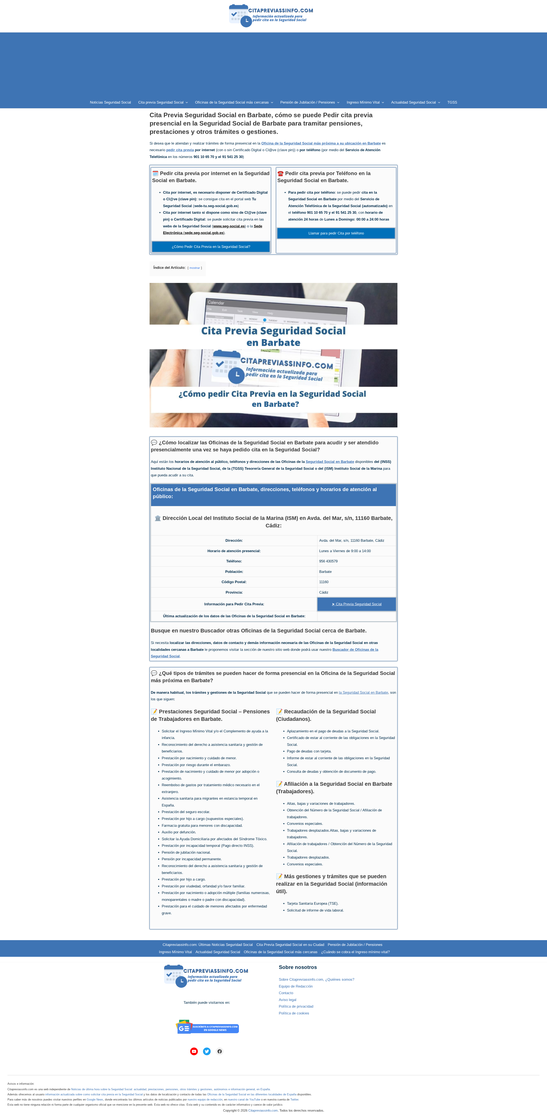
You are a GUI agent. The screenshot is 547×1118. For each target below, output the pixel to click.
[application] (186, 102)
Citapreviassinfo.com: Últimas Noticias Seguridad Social (208, 945)
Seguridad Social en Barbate (330, 462)
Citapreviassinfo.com (263, 1110)
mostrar (195, 267)
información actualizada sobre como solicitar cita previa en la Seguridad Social (94, 1094)
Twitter (294, 1099)
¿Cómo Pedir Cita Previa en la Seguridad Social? (211, 247)
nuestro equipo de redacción (205, 1099)
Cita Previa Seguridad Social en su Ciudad (290, 945)
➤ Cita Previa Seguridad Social (357, 604)
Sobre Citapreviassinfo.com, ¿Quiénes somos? (316, 980)
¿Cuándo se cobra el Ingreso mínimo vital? (355, 952)
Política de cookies (294, 1013)
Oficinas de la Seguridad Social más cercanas (281, 952)
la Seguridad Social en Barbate (363, 693)
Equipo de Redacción (296, 986)
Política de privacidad (296, 1006)
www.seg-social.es (229, 226)
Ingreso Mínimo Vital (175, 952)
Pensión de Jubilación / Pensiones (355, 945)
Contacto (286, 993)
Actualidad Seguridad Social (218, 952)
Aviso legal (287, 1000)
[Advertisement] (273, 64)
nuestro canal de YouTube (244, 1099)
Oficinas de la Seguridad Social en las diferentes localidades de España (251, 1094)
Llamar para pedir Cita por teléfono (336, 233)
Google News (95, 1099)
